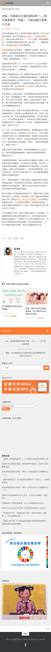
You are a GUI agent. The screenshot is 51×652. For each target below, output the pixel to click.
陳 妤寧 (41, 318)
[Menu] (48, 3)
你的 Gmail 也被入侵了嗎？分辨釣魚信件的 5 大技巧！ (24, 508)
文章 (31, 133)
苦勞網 (4, 50)
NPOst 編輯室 (11, 316)
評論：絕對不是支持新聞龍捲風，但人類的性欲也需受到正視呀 (36, 311)
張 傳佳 (7, 29)
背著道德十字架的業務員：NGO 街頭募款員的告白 (23, 503)
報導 (22, 89)
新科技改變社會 (8, 9)
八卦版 (37, 64)
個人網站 (28, 36)
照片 (26, 133)
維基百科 (16, 45)
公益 (9, 238)
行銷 (21, 238)
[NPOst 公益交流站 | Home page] (10, 3)
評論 (17, 9)
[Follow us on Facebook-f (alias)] (47, 330)
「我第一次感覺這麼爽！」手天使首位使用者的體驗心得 (25, 459)
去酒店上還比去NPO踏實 (25, 199)
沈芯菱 (16, 238)
